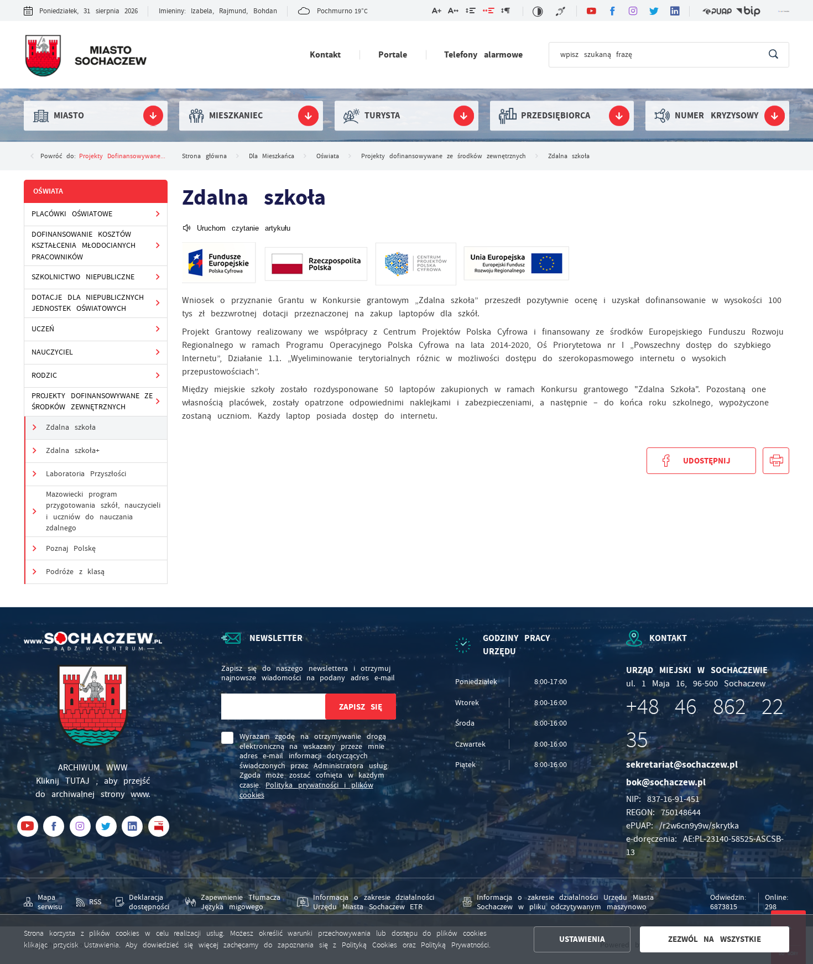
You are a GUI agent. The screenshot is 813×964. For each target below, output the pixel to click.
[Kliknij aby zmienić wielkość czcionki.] (436, 12)
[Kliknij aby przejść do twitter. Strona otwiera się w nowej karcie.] (654, 11)
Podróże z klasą (75, 571)
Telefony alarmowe (483, 54)
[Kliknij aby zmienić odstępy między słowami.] (488, 12)
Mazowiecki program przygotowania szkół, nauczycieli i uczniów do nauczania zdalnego (103, 511)
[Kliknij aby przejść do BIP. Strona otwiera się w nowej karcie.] (748, 11)
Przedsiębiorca (555, 115)
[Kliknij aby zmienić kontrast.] (538, 11)
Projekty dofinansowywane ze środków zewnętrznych (92, 401)
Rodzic (44, 375)
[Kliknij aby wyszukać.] (773, 55)
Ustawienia (582, 939)
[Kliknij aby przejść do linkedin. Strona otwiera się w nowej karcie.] (675, 11)
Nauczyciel (52, 352)
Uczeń (43, 329)
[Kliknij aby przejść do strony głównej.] (85, 57)
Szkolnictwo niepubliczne (83, 277)
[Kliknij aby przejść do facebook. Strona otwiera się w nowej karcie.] (612, 11)
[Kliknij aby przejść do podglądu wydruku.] (776, 460)
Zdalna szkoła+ (73, 450)
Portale (392, 54)
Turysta (382, 115)
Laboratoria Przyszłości (86, 473)
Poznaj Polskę (71, 548)
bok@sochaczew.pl (666, 782)
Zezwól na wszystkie (714, 939)
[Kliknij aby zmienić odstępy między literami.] (453, 12)
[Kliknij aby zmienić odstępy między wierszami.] (470, 12)
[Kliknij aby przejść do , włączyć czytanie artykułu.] (236, 228)
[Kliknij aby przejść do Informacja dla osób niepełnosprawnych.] (561, 11)
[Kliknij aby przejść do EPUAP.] (717, 11)
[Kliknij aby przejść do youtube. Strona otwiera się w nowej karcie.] (591, 11)
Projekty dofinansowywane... (122, 156)
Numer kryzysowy (716, 115)
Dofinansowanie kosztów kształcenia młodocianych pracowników (84, 246)
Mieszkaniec (236, 115)
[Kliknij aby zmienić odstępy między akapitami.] (505, 12)
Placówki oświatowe (72, 213)
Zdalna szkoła (71, 427)
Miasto (69, 115)
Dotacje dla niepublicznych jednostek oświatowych (88, 303)
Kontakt (325, 54)
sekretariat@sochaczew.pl (682, 764)
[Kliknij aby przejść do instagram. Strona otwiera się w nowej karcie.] (633, 11)
